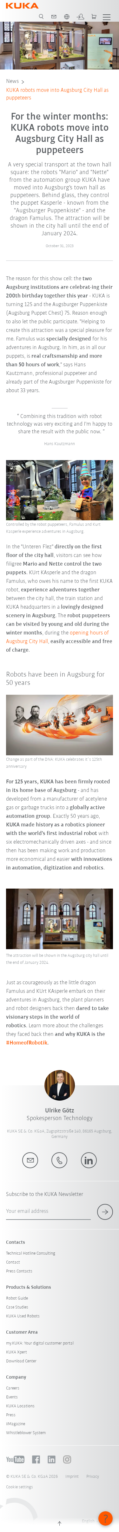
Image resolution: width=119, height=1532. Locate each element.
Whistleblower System (26, 1433)
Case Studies (17, 1307)
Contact (13, 1262)
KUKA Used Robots (23, 1316)
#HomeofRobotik (26, 1043)
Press (11, 1415)
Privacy (92, 1476)
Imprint (72, 1476)
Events (12, 1397)
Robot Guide (17, 1298)
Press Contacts (19, 1271)
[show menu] (106, 16)
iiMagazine (15, 1424)
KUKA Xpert (16, 1352)
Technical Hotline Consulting (30, 1253)
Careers (12, 1388)
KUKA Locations (20, 1406)
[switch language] (66, 16)
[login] (80, 16)
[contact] (54, 16)
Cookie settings (19, 1487)
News (12, 81)
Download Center (21, 1361)
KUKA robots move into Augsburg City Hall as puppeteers (57, 94)
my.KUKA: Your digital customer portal (40, 1343)
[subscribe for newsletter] (105, 1212)
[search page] (41, 16)
